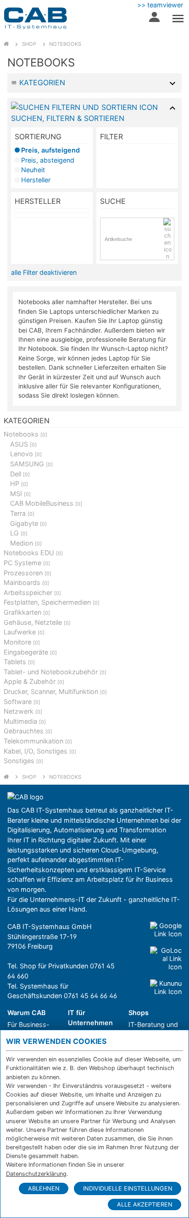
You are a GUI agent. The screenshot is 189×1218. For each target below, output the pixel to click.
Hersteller (35, 180)
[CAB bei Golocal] (166, 958)
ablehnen (44, 1188)
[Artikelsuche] (168, 239)
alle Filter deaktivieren (44, 272)
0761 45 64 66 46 (90, 996)
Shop (29, 44)
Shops (138, 1012)
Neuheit (33, 170)
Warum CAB (26, 1012)
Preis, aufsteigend (50, 150)
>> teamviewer (160, 5)
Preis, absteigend (47, 160)
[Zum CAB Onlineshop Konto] (154, 19)
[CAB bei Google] (166, 930)
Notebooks (65, 44)
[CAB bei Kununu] (166, 987)
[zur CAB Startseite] (35, 18)
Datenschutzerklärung (36, 1173)
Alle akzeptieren (144, 1204)
